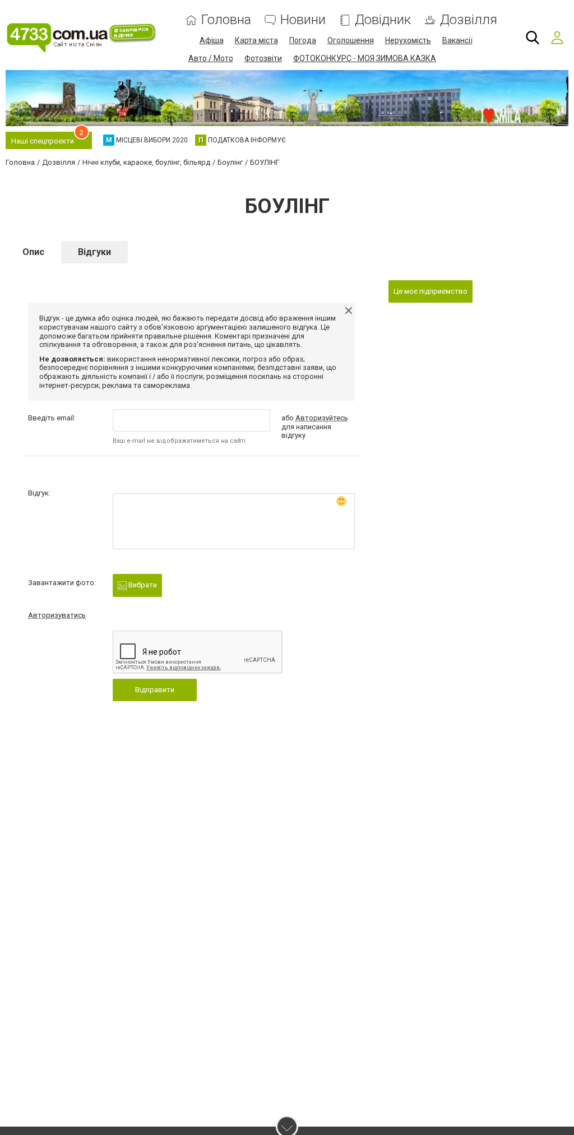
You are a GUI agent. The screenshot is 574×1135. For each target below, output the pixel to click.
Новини (303, 19)
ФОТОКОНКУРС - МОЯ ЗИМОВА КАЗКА (364, 58)
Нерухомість (408, 40)
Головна (226, 19)
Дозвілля (468, 19)
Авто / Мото (210, 58)
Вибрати (142, 585)
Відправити (154, 689)
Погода (302, 40)
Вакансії (457, 40)
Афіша (212, 40)
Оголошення (350, 40)
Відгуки (94, 252)
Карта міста (256, 40)
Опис (33, 252)
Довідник (383, 19)
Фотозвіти (263, 58)
